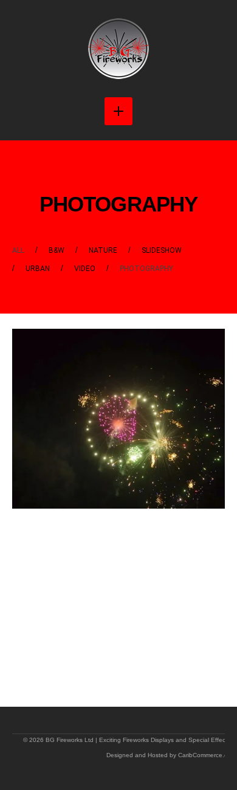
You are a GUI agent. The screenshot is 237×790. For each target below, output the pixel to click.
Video (84, 268)
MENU (118, 111)
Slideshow (162, 250)
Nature (103, 250)
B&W (56, 250)
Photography (146, 268)
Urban (38, 268)
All (18, 250)
